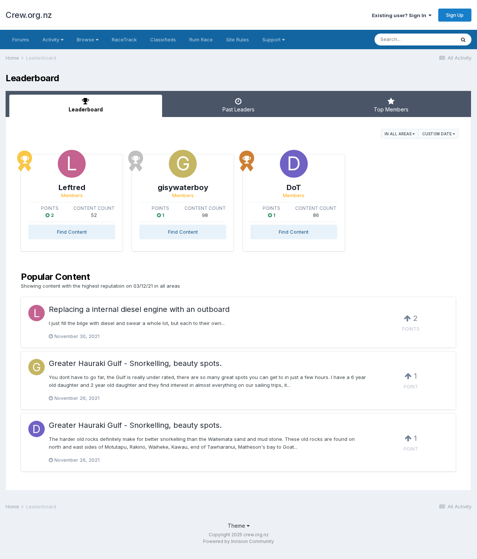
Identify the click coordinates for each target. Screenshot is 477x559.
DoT (294, 187)
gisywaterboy (183, 187)
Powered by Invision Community (238, 541)
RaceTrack (124, 39)
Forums (20, 39)
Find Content (72, 232)
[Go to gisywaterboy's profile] (183, 164)
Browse (86, 39)
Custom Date (437, 134)
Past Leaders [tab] (238, 109)
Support (272, 39)
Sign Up (455, 15)
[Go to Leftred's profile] (72, 164)
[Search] (463, 39)
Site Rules (237, 39)
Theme (237, 525)
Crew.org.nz (29, 15)
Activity (51, 39)
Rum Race (201, 39)
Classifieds (163, 39)
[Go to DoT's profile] (294, 164)
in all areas (399, 134)
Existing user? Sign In (400, 15)
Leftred (72, 187)
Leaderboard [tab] (86, 109)
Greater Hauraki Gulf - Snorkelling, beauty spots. (135, 363)
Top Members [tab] (391, 109)
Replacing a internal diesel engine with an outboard (139, 309)
